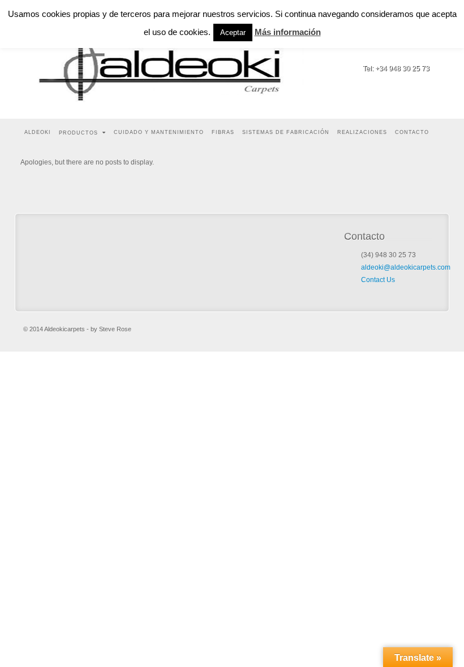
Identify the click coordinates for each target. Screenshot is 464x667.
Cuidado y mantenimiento (159, 132)
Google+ (422, 52)
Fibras (223, 132)
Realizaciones (362, 132)
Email (391, 52)
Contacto (412, 132)
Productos (78, 133)
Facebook (406, 52)
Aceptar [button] (233, 32)
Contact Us (378, 280)
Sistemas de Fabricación (285, 132)
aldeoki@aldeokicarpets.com (405, 267)
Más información (288, 32)
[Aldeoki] (167, 59)
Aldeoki (37, 132)
